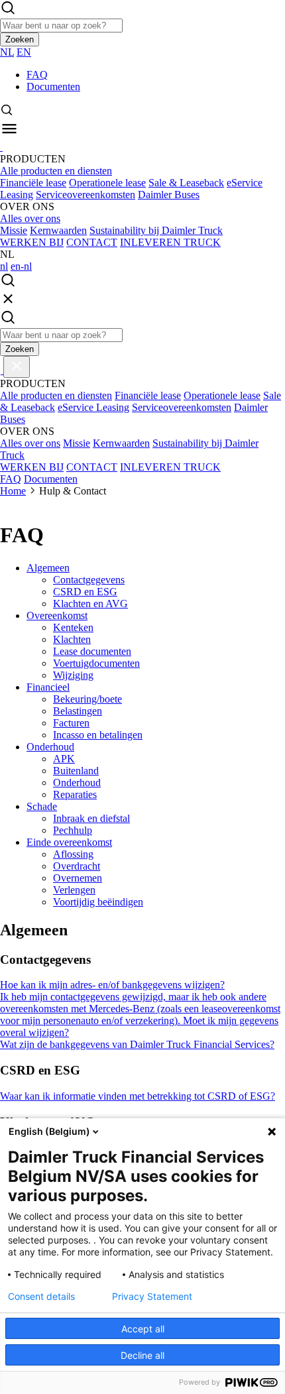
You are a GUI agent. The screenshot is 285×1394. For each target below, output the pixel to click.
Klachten (72, 639)
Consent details (41, 1296)
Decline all (142, 1355)
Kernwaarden (58, 230)
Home (13, 490)
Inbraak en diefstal (91, 818)
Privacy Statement (152, 1296)
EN (24, 52)
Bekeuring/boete (87, 699)
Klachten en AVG (90, 603)
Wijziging (73, 675)
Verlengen (74, 890)
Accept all (142, 1328)
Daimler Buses (169, 194)
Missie (13, 230)
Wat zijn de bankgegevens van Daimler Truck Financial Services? (137, 1044)
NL (7, 52)
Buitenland (76, 770)
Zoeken (19, 39)
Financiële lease (33, 182)
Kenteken (73, 627)
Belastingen (77, 711)
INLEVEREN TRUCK (170, 242)
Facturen (71, 722)
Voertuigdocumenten (96, 663)
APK (64, 758)
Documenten (53, 86)
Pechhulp (72, 830)
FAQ (37, 74)
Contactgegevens (89, 579)
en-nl (21, 266)
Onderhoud (77, 782)
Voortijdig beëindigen (98, 901)
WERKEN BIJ (32, 242)
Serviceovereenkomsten (85, 194)
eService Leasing (93, 407)
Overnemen (77, 878)
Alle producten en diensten (56, 170)
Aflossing (73, 854)
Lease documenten (92, 651)
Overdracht (76, 866)
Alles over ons (30, 218)
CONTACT (91, 242)
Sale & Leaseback (186, 182)
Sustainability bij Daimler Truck (156, 230)
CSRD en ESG (85, 591)
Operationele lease (107, 182)
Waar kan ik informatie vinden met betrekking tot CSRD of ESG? (137, 1096)
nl (4, 266)
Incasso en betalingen (97, 734)
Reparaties (75, 794)
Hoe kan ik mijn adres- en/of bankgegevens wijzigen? (112, 984)
